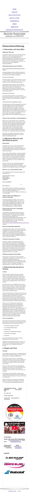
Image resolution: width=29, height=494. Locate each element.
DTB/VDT (14, 12)
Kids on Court (14, 18)
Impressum (14, 27)
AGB (19, 491)
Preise (14, 24)
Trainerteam (14, 21)
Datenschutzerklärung (14, 30)
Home (14, 9)
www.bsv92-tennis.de (15, 441)
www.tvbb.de (18, 447)
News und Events (14, 15)
